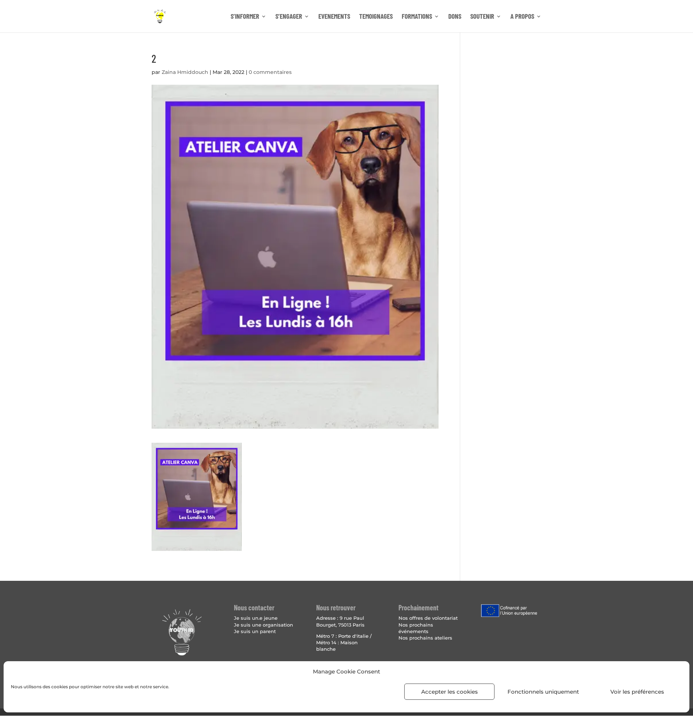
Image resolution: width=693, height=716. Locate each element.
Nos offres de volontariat (428, 618)
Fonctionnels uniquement (543, 691)
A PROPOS (522, 17)
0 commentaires (270, 72)
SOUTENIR (482, 17)
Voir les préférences (637, 691)
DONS (454, 17)
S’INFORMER (245, 17)
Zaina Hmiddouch (185, 72)
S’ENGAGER (288, 17)
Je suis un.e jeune (256, 618)
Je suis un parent (255, 631)
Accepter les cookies (449, 691)
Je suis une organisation (263, 625)
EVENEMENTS (334, 17)
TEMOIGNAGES (376, 17)
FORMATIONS (417, 17)
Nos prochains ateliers (425, 638)
